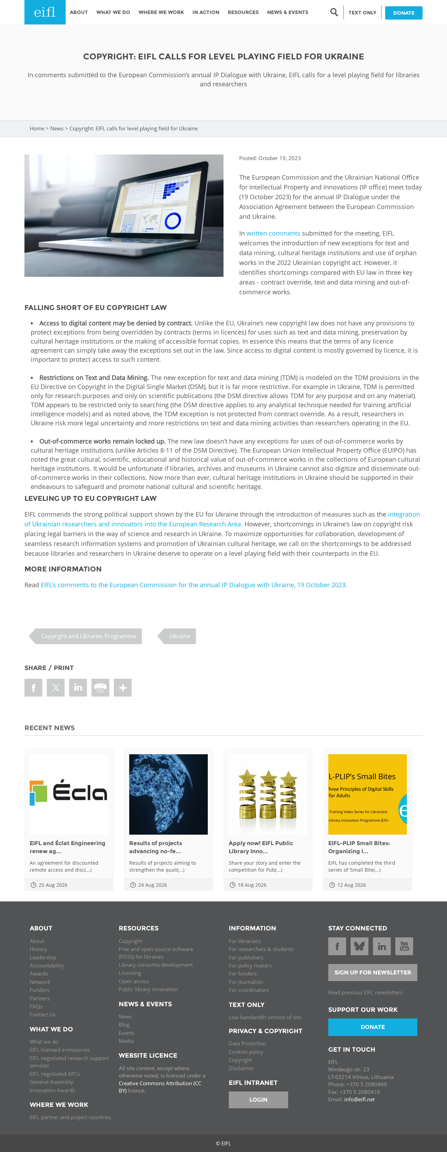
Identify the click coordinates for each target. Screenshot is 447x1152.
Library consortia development (156, 964)
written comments (273, 233)
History (38, 948)
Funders (39, 989)
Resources (243, 12)
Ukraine (180, 636)
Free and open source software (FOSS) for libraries (156, 952)
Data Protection (247, 1043)
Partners (40, 998)
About (79, 12)
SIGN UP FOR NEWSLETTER (373, 972)
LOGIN (258, 1099)
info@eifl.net (359, 1099)
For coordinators (249, 989)
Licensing (130, 972)
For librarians (245, 940)
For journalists (246, 981)
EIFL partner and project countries (70, 1117)
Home (37, 128)
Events (126, 1032)
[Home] (45, 12)
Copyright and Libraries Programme (88, 636)
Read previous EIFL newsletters (365, 992)
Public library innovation (148, 989)
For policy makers (250, 965)
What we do (44, 1041)
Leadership (43, 957)
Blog (124, 1024)
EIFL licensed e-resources (60, 1049)
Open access (134, 981)
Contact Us (43, 1014)
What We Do (113, 12)
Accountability (47, 965)
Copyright (130, 940)
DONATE (404, 13)
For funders (243, 973)
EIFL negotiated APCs (55, 1073)
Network (40, 981)
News (57, 128)
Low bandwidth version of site (265, 1017)
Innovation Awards (52, 1090)
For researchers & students (261, 948)
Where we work (161, 12)
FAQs (36, 1006)
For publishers (246, 957)
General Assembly (51, 1081)
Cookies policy (246, 1051)
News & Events (287, 12)
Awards (39, 973)
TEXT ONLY (362, 12)
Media (126, 1040)
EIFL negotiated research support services (69, 1061)
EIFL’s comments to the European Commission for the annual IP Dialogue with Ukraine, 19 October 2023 (193, 585)
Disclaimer (241, 1068)
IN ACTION (205, 12)
